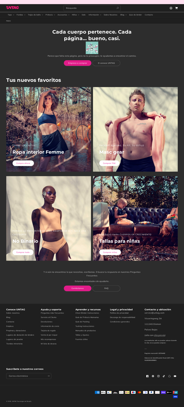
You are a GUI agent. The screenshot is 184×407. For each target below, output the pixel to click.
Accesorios (62, 15)
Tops (10, 15)
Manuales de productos (85, 330)
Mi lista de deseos (49, 344)
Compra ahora (23, 163)
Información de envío (50, 326)
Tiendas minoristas (14, 344)
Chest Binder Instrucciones (87, 313)
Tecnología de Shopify (24, 401)
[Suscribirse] (48, 376)
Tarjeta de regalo (48, 330)
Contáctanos (77, 288)
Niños (74, 15)
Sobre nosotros (13, 313)
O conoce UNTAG (106, 63)
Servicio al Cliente (48, 317)
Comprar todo (23, 252)
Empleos (10, 326)
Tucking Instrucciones (84, 326)
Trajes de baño (34, 15)
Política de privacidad (119, 313)
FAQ (106, 288)
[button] (10, 14)
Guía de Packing (82, 322)
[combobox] (92, 8)
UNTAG (14, 401)
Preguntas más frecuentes (52, 313)
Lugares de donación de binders (20, 335)
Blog (122, 15)
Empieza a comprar (77, 63)
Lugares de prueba (14, 339)
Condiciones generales (120, 322)
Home (8, 21)
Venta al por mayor (49, 335)
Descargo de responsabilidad (122, 317)
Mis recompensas (48, 339)
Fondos (20, 15)
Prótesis (49, 15)
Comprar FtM (109, 163)
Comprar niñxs (110, 252)
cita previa (159, 335)
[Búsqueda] (117, 8)
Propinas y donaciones (16, 330)
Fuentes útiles (81, 339)
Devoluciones (46, 322)
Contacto (10, 322)
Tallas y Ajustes (82, 335)
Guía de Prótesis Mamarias (87, 317)
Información (94, 15)
